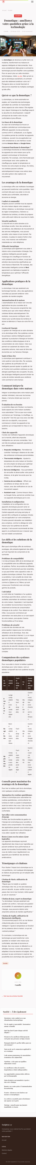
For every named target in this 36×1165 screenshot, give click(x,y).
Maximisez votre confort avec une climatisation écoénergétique (15, 1019)
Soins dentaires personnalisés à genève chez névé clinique (16, 1081)
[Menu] (32, 1)
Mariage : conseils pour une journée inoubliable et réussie (15, 1106)
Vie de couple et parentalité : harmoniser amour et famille (17, 1025)
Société (10, 10)
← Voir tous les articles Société (12, 996)
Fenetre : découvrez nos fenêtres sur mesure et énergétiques (16, 1094)
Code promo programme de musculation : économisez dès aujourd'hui (17, 1056)
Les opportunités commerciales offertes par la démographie (17, 1075)
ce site (20, 76)
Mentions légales (7, 1150)
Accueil (4, 10)
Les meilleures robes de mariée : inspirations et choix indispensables (15, 1069)
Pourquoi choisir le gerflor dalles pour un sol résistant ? (17, 1044)
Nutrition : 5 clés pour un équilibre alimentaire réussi (15, 1062)
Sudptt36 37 (7, 1124)
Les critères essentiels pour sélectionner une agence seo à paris (17, 1100)
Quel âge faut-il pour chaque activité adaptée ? (16, 1031)
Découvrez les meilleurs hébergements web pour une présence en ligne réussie (17, 1038)
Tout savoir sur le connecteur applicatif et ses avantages (17, 1050)
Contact (4, 1153)
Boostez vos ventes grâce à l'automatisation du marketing (18, 1087)
